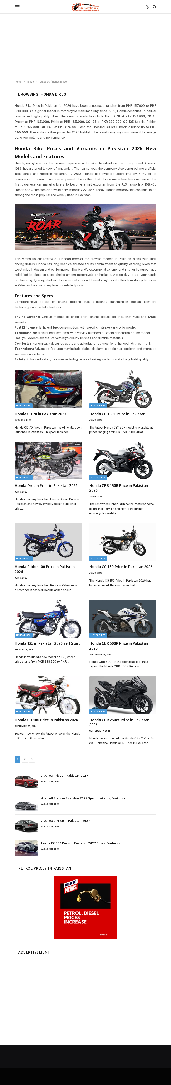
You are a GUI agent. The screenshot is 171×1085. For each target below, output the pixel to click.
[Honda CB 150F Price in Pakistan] (122, 389)
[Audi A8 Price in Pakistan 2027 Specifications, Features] (26, 803)
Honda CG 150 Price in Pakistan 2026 (120, 566)
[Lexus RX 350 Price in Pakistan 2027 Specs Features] (26, 848)
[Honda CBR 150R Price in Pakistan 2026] (122, 461)
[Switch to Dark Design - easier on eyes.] (147, 7)
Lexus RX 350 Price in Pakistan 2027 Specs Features (80, 843)
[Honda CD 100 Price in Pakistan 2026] (48, 695)
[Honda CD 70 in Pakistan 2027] (48, 389)
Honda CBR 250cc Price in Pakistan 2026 (119, 722)
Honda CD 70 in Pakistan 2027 (40, 413)
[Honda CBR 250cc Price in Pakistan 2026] (122, 695)
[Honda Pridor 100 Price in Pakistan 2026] (48, 542)
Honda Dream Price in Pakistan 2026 (46, 485)
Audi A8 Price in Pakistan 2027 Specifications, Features (83, 798)
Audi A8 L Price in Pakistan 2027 (65, 820)
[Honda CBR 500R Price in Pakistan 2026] (122, 618)
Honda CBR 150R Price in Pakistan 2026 (118, 488)
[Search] (154, 6)
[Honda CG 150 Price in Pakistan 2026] (122, 542)
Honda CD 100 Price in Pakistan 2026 (46, 719)
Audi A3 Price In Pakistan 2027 (64, 775)
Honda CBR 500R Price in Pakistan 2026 (118, 646)
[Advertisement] (85, 47)
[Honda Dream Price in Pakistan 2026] (48, 461)
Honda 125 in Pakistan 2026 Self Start (47, 643)
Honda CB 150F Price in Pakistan (117, 413)
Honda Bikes (23, 406)
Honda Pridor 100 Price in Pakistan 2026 (45, 569)
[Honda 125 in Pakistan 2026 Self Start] (48, 618)
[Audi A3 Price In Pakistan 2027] (26, 781)
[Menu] (17, 7)
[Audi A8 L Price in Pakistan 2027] (26, 826)
